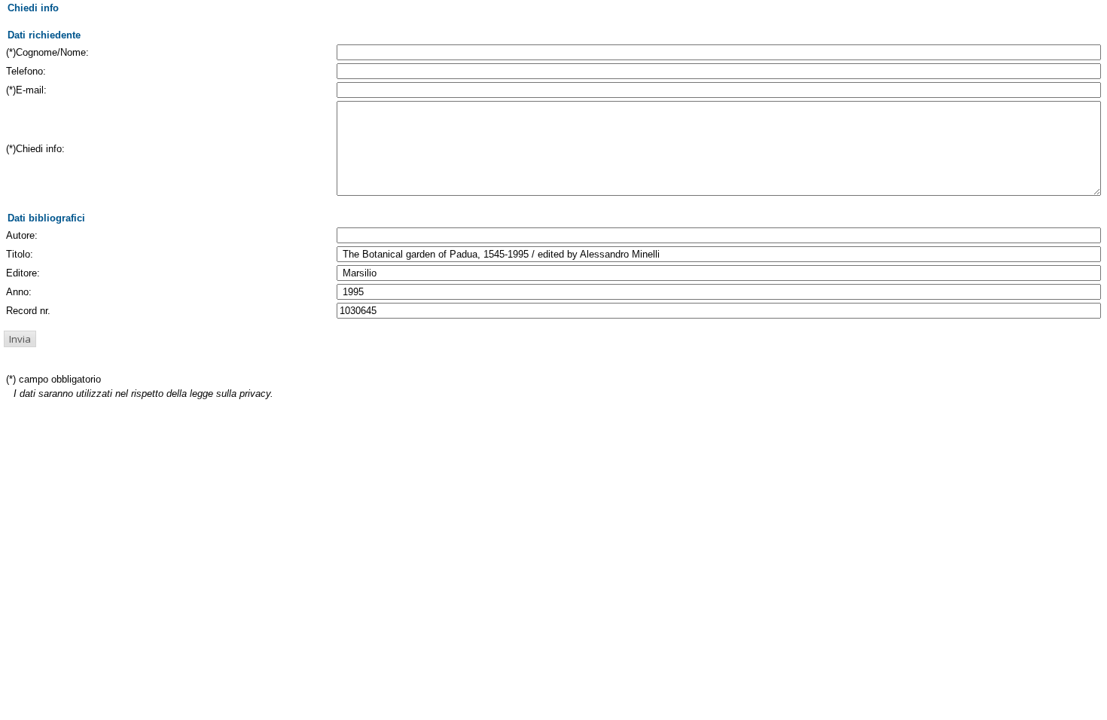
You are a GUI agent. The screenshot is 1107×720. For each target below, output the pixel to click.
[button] (20, 339)
